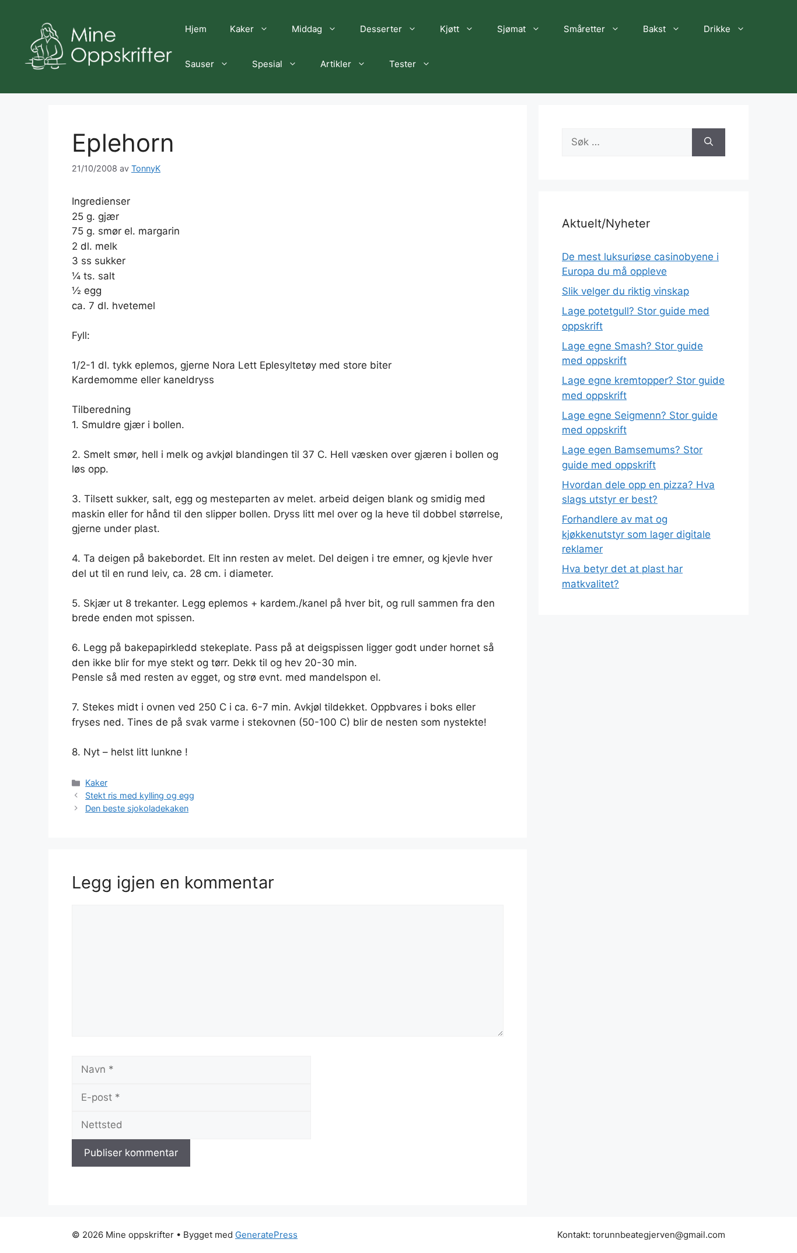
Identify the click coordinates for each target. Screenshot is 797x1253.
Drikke (717, 28)
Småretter (584, 28)
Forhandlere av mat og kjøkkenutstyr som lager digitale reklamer (636, 534)
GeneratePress (266, 1234)
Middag (307, 28)
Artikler (335, 63)
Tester (402, 63)
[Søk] (708, 142)
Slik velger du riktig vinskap (625, 291)
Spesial (267, 63)
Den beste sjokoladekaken (136, 808)
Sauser (199, 63)
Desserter (381, 28)
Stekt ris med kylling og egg (139, 795)
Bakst (654, 28)
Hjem (196, 28)
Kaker (242, 28)
